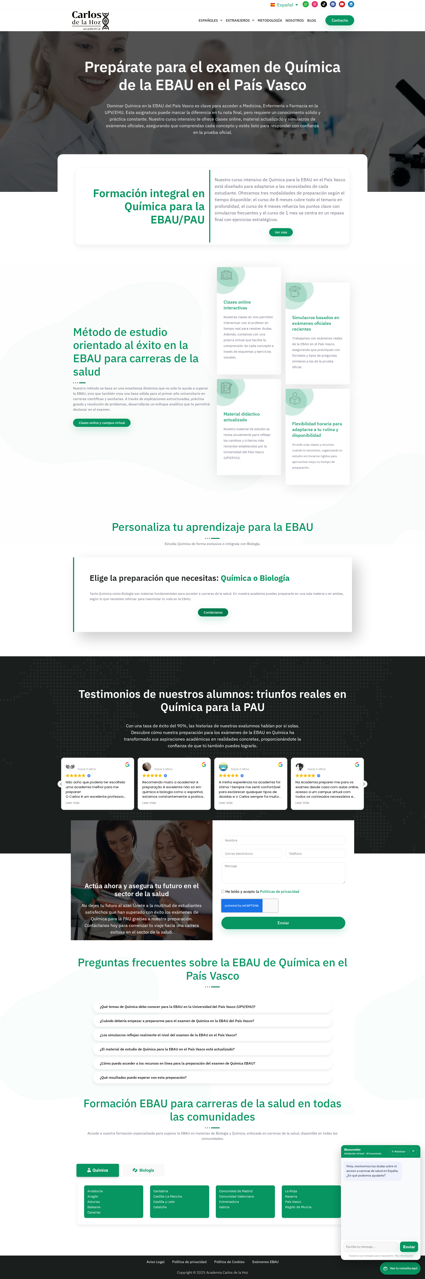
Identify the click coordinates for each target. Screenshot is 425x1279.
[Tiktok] (324, 4)
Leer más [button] (73, 803)
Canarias (93, 1212)
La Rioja (291, 1191)
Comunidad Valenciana (236, 1196)
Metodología (270, 20)
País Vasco (293, 1202)
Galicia (224, 1207)
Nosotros (295, 20)
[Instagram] (315, 4)
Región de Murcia (298, 1207)
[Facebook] (333, 4)
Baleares (93, 1207)
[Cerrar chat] (413, 1151)
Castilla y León (164, 1202)
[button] (364, 784)
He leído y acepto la (262, 891)
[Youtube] (342, 4)
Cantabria (160, 1191)
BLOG (311, 20)
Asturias (93, 1202)
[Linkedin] (351, 4)
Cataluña (160, 1207)
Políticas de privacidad (279, 891)
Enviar (409, 1246)
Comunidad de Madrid (236, 1191)
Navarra (291, 1196)
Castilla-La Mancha (167, 1196)
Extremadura (229, 1202)
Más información (404, 1255)
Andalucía (95, 1191)
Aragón (92, 1196)
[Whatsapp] (306, 4)
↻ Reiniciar (399, 1151)
